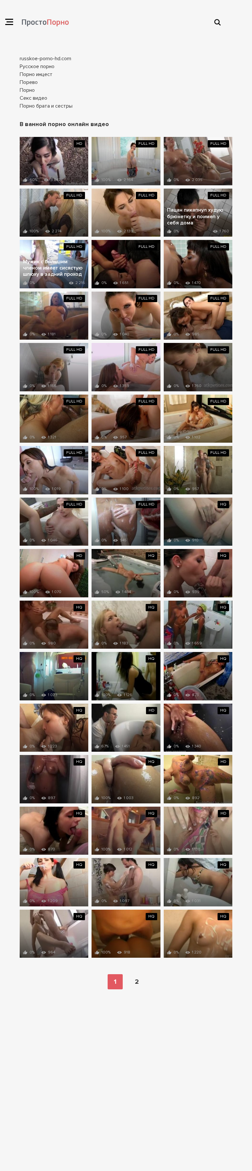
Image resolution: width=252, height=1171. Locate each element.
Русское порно (37, 66)
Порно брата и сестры (46, 106)
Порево (29, 82)
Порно (27, 90)
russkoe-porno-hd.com (45, 58)
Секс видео (33, 98)
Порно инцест (36, 74)
